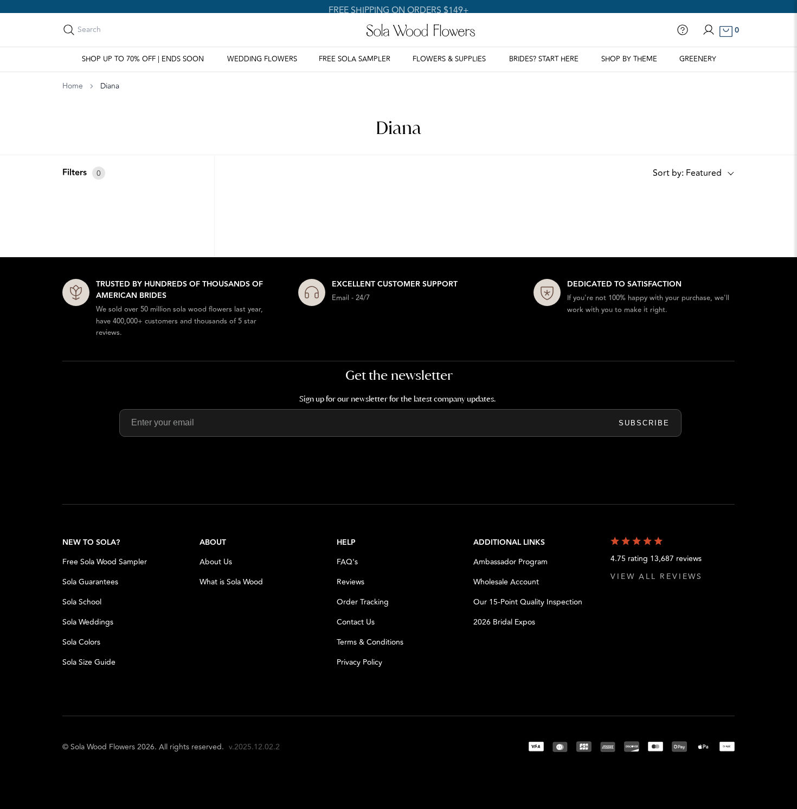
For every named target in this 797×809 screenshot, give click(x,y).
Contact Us (356, 622)
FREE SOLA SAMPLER (354, 59)
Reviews (350, 582)
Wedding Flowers (262, 59)
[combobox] (125, 30)
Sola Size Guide (88, 662)
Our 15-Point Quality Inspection (527, 602)
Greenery (697, 59)
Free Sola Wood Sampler (104, 562)
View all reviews (656, 576)
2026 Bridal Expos (504, 622)
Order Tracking (363, 602)
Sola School (81, 602)
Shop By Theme (629, 59)
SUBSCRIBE (644, 423)
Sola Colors (81, 642)
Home (72, 86)
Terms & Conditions (370, 642)
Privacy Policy (359, 662)
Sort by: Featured (687, 173)
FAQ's (347, 562)
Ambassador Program (510, 562)
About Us (216, 562)
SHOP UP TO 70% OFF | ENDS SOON (143, 59)
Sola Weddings (87, 622)
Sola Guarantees (90, 582)
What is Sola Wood (231, 582)
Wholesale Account (506, 582)
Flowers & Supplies (449, 59)
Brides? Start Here (544, 59)
